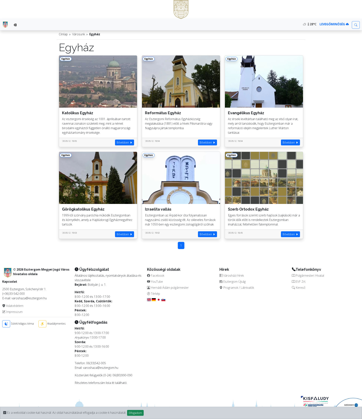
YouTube (156, 281)
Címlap (63, 34)
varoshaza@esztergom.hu (100, 368)
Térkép (155, 294)
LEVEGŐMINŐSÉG (333, 24)
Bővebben (123, 142)
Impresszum (14, 312)
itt (113, 383)
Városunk (78, 34)
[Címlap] (5, 25)
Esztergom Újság (234, 281)
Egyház (94, 34)
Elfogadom (135, 413)
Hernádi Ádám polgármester (169, 288)
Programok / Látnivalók (238, 288)
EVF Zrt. (300, 281)
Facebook (157, 275)
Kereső (300, 288)
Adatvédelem (14, 306)
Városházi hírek (233, 275)
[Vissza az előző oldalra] (15, 25)
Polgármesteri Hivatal (309, 275)
